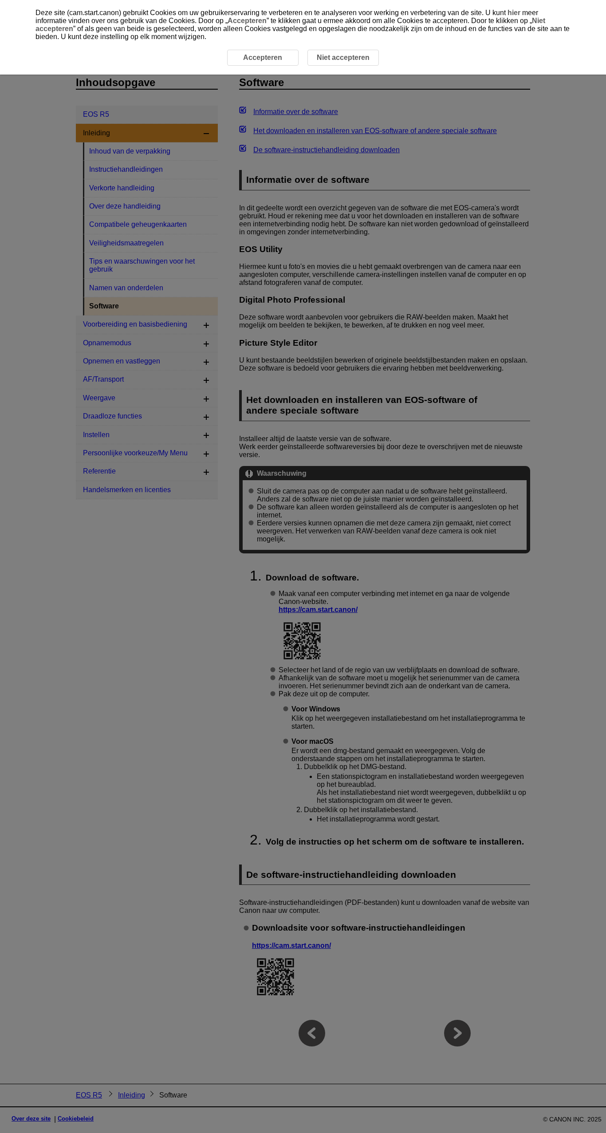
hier (514, 12)
